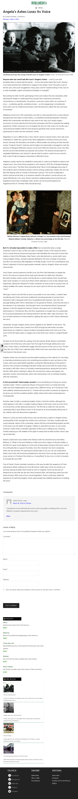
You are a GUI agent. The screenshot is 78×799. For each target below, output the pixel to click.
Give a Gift (35, 778)
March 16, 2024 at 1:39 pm (22, 503)
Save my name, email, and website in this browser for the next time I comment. (33, 590)
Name (5, 559)
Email (5, 569)
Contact (55, 778)
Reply (8, 516)
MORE (5, 628)
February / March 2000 (11, 19)
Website (6, 579)
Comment (7, 536)
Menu (40, 8)
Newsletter (35, 781)
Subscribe (35, 775)
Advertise (56, 775)
